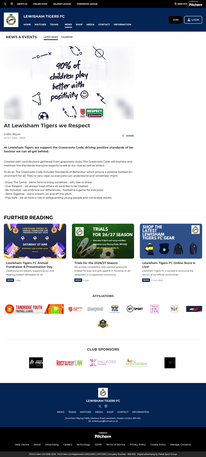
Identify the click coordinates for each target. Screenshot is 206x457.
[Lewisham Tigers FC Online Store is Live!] (171, 241)
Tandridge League (87, 4)
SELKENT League (62, 4)
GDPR (98, 444)
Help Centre (22, 444)
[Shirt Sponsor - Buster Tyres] (36, 363)
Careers (67, 444)
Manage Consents (180, 444)
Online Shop (40, 4)
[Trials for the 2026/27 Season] (103, 241)
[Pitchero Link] (195, 5)
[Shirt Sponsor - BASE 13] (170, 363)
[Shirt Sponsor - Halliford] (103, 363)
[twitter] (5, 4)
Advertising (52, 444)
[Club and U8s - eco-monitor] (136, 363)
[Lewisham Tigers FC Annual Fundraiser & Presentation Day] (35, 241)
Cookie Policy (158, 444)
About (37, 444)
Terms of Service (115, 444)
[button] (27, 24)
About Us (22, 4)
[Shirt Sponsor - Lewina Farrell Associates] (69, 363)
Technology (83, 444)
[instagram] (11, 4)
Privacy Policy (138, 444)
